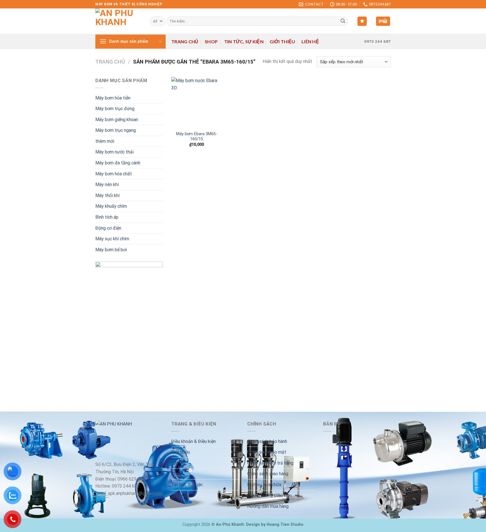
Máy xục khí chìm (112, 238)
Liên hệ (310, 41)
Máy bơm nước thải (114, 152)
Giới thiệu (282, 41)
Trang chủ (185, 41)
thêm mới (104, 141)
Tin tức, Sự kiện (244, 41)
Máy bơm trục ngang (115, 130)
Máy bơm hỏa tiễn (112, 98)
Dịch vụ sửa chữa (264, 484)
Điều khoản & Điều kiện (193, 441)
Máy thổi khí (107, 195)
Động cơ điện (108, 228)
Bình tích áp (106, 217)
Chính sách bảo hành (267, 441)
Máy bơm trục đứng (114, 108)
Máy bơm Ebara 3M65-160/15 (196, 137)
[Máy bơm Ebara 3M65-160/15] (196, 102)
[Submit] (343, 21)
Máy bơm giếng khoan (116, 119)
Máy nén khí (107, 184)
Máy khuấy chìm (111, 206)
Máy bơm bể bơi (111, 249)
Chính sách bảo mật (266, 452)
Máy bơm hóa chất (113, 173)
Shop (211, 41)
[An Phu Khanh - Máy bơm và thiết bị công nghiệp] (118, 21)
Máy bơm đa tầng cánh (117, 163)
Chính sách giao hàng (267, 473)
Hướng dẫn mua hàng (268, 506)
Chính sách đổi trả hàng (270, 463)
